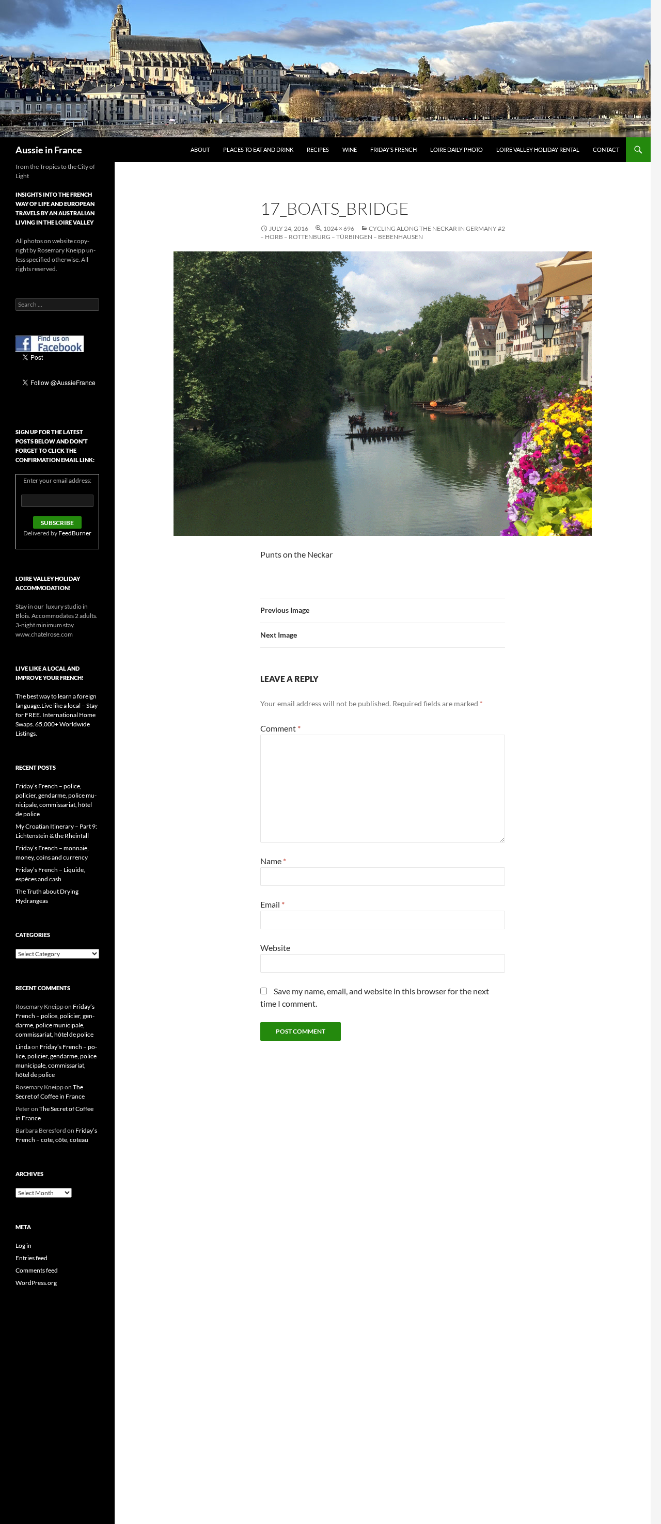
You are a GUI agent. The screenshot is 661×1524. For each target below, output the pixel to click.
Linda (22, 1047)
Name (273, 861)
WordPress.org (36, 1283)
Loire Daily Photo (456, 149)
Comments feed (36, 1270)
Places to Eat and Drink (258, 149)
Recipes (318, 149)
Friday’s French (393, 149)
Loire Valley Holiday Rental (537, 149)
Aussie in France (48, 149)
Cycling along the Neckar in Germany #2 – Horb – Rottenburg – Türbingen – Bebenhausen (382, 233)
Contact (606, 149)
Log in (23, 1245)
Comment (280, 728)
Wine (349, 149)
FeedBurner (74, 533)
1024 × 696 (338, 228)
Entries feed (31, 1258)
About (200, 149)
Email (272, 904)
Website (275, 947)
